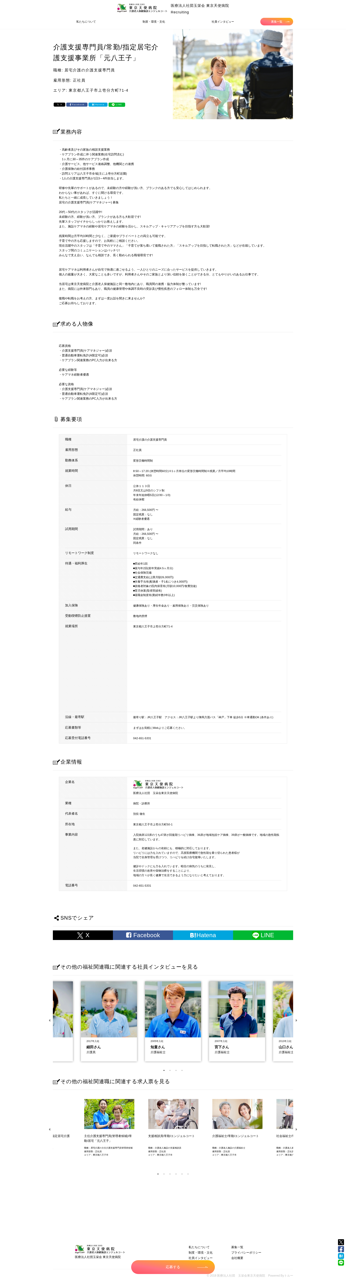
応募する (173, 1267)
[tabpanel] (173, 1020)
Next (296, 1020)
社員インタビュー (223, 21)
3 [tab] (176, 1070)
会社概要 (237, 1258)
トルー (288, 1275)
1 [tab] (164, 1070)
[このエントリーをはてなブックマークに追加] (341, 1256)
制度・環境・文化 (154, 21)
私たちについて (86, 21)
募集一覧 (276, 21)
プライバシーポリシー (246, 1252)
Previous (50, 1020)
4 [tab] (182, 1070)
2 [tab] (170, 1070)
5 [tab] (182, 1174)
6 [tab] (188, 1174)
